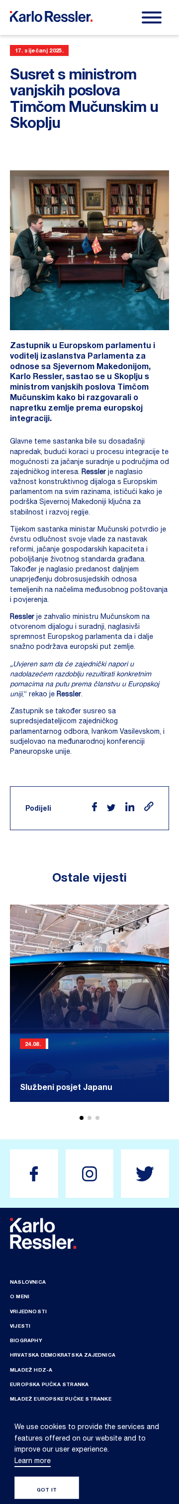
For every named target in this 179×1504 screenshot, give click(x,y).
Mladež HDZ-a (31, 1370)
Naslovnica (28, 1282)
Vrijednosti (28, 1311)
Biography (26, 1340)
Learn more (32, 1461)
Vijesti (20, 1326)
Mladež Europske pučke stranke (60, 1399)
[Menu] (151, 17)
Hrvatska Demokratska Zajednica (62, 1355)
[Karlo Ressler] (34, 1173)
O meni (19, 1296)
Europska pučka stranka (49, 1384)
